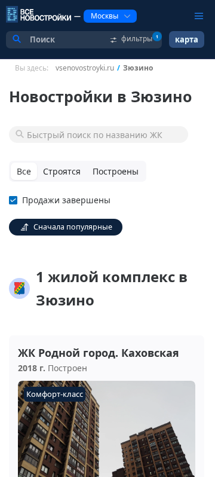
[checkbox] (62, 200)
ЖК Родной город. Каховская (98, 352)
